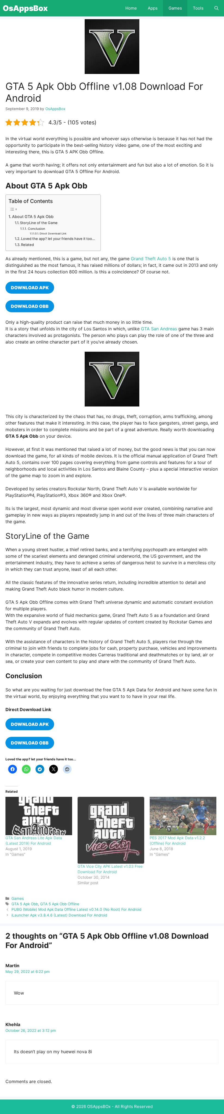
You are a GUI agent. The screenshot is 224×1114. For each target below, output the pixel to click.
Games (175, 8)
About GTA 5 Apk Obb (33, 216)
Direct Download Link (53, 233)
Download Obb (30, 743)
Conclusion (36, 229)
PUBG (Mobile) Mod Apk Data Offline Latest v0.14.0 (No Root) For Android (76, 909)
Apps (153, 8)
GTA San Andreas (159, 328)
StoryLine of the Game (39, 222)
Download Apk (30, 287)
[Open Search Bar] (216, 8)
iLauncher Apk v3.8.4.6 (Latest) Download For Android (59, 915)
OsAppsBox (25, 8)
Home (131, 8)
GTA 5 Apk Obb (24, 904)
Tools (198, 8)
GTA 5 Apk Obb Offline (59, 904)
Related (27, 244)
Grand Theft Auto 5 (151, 258)
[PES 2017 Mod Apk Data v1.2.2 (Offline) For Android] (183, 816)
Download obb (30, 306)
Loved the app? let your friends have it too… (58, 238)
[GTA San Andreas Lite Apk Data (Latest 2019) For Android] (38, 816)
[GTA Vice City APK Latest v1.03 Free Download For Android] (111, 830)
